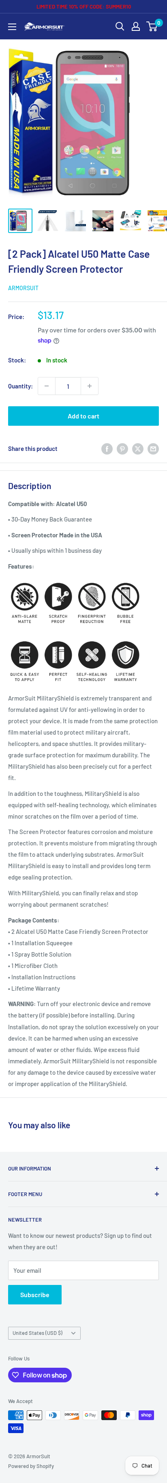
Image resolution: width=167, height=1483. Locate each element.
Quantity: (20, 386)
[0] (152, 26)
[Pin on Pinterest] (122, 448)
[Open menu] (12, 27)
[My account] (136, 26)
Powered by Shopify (31, 1466)
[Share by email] (153, 448)
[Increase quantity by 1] (89, 385)
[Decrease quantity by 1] (46, 385)
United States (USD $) (37, 1333)
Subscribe (34, 1294)
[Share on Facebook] (107, 448)
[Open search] (120, 26)
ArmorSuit (23, 288)
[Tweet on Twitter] (137, 448)
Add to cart (83, 416)
